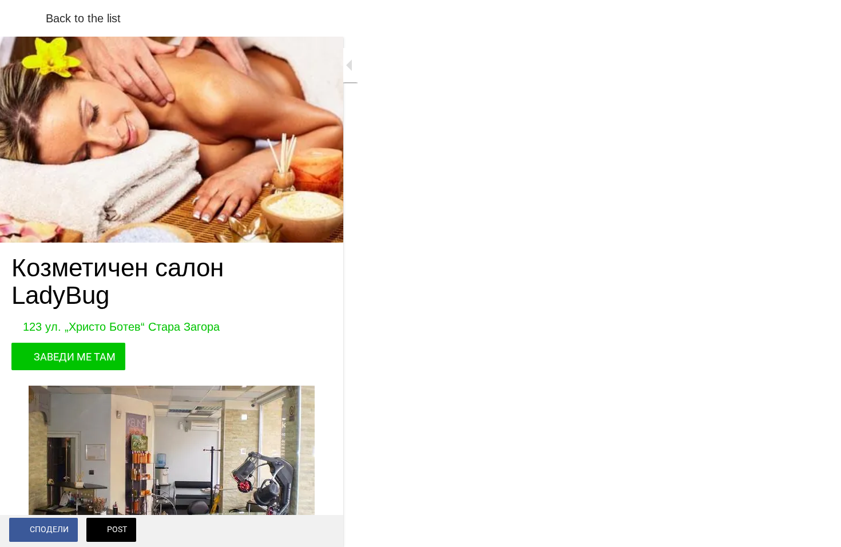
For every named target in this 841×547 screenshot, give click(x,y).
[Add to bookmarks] (320, 531)
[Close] (23, 18)
